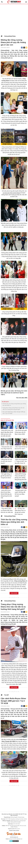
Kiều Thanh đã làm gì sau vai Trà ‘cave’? (21, 447)
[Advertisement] (14, 19)
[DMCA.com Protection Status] (14, 841)
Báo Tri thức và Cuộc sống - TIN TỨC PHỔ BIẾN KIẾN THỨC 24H (14, 2)
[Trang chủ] (1, 36)
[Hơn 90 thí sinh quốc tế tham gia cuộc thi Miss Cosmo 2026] (21, 425)
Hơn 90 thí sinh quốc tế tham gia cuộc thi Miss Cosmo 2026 (21, 432)
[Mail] (26, 48)
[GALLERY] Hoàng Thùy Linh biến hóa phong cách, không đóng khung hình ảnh (20, 476)
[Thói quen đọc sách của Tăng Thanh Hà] (7, 441)
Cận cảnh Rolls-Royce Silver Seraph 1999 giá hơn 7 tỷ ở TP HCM (14, 412)
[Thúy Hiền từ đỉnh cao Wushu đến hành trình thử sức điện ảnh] (7, 503)
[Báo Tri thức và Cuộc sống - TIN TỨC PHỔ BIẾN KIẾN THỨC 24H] (14, 833)
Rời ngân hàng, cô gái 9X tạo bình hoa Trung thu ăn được (6, 475)
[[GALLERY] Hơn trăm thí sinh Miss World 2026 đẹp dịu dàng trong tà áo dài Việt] (7, 485)
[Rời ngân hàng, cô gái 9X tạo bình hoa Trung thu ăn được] (7, 468)
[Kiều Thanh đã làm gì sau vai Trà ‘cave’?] (21, 441)
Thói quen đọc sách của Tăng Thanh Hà (6, 447)
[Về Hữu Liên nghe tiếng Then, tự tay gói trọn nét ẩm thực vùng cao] (21, 503)
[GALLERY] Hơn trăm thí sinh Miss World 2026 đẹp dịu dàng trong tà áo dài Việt (6, 494)
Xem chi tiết (14, 593)
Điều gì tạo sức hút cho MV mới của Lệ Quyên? (6, 461)
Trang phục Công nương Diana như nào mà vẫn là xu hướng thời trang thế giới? (13, 408)
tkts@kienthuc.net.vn (15, 828)
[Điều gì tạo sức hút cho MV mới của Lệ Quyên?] (7, 454)
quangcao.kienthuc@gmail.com (15, 838)
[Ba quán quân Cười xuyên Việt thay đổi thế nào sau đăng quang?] (21, 485)
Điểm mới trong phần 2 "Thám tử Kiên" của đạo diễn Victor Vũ (21, 461)
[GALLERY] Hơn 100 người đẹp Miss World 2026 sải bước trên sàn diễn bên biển (7, 433)
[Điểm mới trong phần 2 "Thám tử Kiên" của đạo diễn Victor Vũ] (21, 454)
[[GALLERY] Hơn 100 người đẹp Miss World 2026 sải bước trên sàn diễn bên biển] (7, 425)
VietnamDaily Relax (10, 36)
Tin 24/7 (6, 695)
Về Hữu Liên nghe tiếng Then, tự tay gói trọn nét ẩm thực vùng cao (20, 511)
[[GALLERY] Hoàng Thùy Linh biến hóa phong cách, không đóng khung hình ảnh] (21, 468)
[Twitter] (24, 48)
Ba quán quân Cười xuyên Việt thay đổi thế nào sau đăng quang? (20, 493)
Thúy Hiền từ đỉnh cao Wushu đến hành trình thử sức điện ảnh (7, 510)
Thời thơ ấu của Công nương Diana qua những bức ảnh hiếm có (14, 404)
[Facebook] (22, 48)
